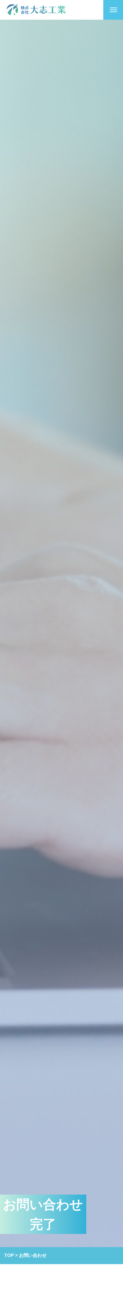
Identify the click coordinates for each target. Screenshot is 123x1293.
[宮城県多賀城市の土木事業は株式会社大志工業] (36, 10)
